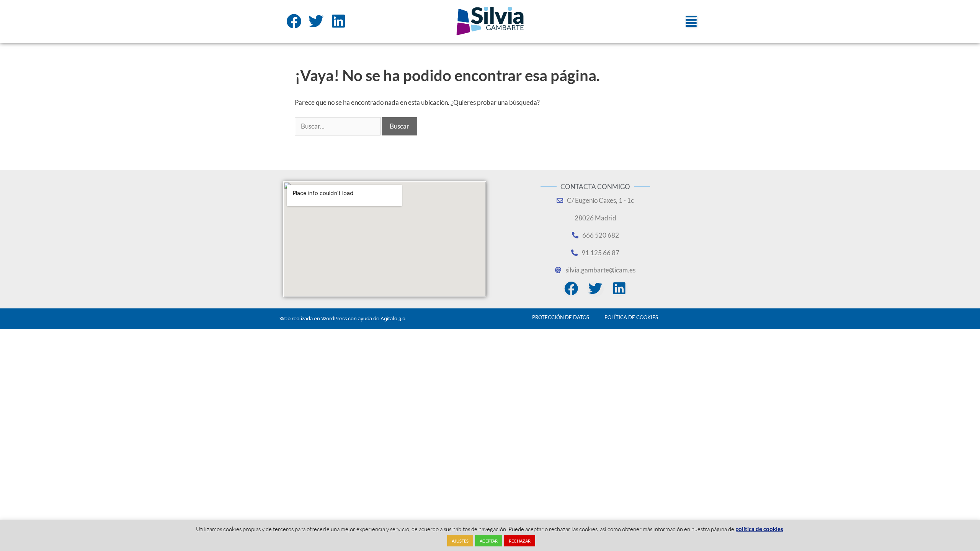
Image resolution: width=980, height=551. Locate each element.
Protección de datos (560, 317)
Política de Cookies (631, 317)
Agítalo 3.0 (393, 318)
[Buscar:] (338, 126)
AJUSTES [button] (460, 540)
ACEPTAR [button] (489, 540)
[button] (691, 21)
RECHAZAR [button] (520, 540)
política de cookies (759, 528)
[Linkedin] (338, 21)
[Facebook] (293, 21)
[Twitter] (316, 21)
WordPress (334, 318)
